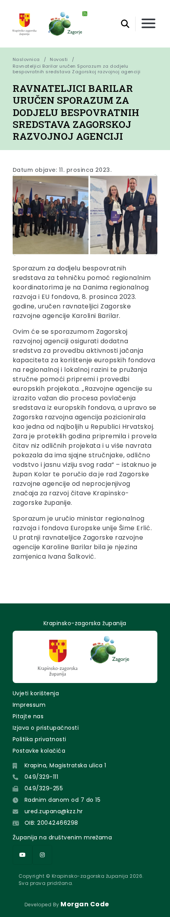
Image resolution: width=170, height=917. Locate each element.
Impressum (29, 705)
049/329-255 (44, 788)
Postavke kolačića (39, 751)
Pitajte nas (28, 716)
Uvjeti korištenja (36, 693)
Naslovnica (26, 59)
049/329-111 (41, 777)
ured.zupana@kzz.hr (54, 811)
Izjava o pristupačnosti (46, 728)
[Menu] (148, 24)
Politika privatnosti (39, 739)
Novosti (59, 59)
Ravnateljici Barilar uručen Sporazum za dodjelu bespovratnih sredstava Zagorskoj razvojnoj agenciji (76, 68)
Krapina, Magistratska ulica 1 (65, 765)
